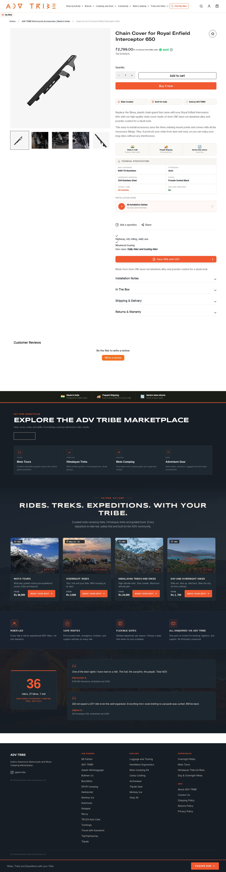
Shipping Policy (186, 800)
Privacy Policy (185, 811)
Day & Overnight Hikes (190, 775)
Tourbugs (86, 824)
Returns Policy (185, 805)
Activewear (136, 781)
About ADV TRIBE (187, 789)
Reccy (84, 813)
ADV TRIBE (87, 764)
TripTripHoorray (89, 836)
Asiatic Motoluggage (92, 770)
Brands (88, 6)
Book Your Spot (39, 594)
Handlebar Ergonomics (142, 764)
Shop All (134, 797)
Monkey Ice (87, 797)
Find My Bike (181, 6)
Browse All (24, 436)
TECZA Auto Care (90, 819)
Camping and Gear (104, 6)
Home (12, 21)
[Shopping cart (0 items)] (217, 6)
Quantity (120, 67)
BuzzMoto (86, 781)
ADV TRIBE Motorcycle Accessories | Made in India (46, 21)
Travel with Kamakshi (92, 830)
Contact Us (184, 794)
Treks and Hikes (158, 6)
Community (123, 6)
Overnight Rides (186, 759)
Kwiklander (87, 792)
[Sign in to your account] (209, 6)
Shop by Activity (73, 6)
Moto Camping (139, 6)
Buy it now (166, 86)
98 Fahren (86, 759)
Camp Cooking (138, 775)
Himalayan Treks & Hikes (191, 770)
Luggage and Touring (141, 759)
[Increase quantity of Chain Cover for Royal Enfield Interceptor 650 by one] (132, 75)
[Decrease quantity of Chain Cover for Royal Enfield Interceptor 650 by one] (119, 75)
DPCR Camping (89, 786)
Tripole (85, 841)
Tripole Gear (136, 786)
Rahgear (85, 808)
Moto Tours (184, 764)
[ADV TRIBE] (30, 6)
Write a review (113, 357)
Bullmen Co (87, 775)
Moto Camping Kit (139, 770)
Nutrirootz (86, 803)
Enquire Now (203, 866)
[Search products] (201, 6)
